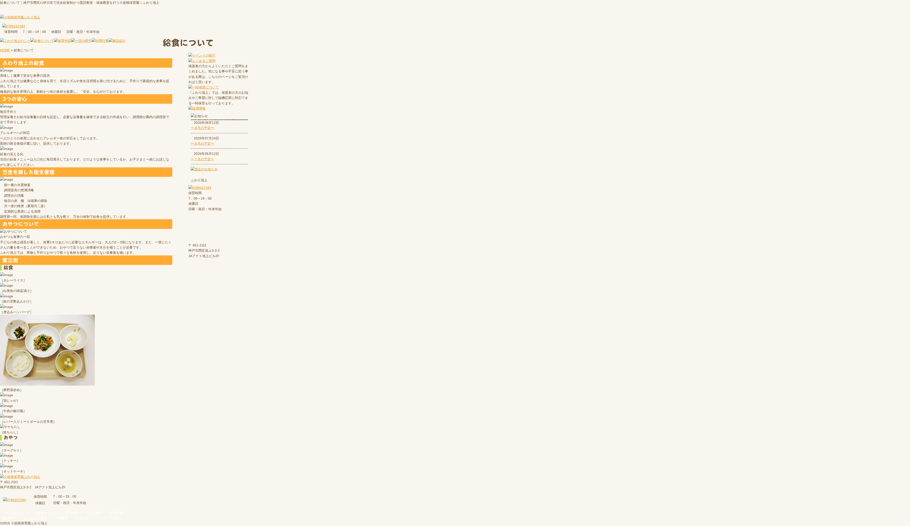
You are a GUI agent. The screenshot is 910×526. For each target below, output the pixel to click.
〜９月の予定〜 (202, 128)
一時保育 (61, 518)
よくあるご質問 (35, 518)
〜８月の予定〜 (202, 143)
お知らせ (82, 518)
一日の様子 (94, 513)
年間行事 (116, 513)
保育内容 (71, 513)
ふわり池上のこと (16, 513)
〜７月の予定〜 (202, 159)
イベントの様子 (108, 518)
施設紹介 (9, 518)
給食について (47, 513)
